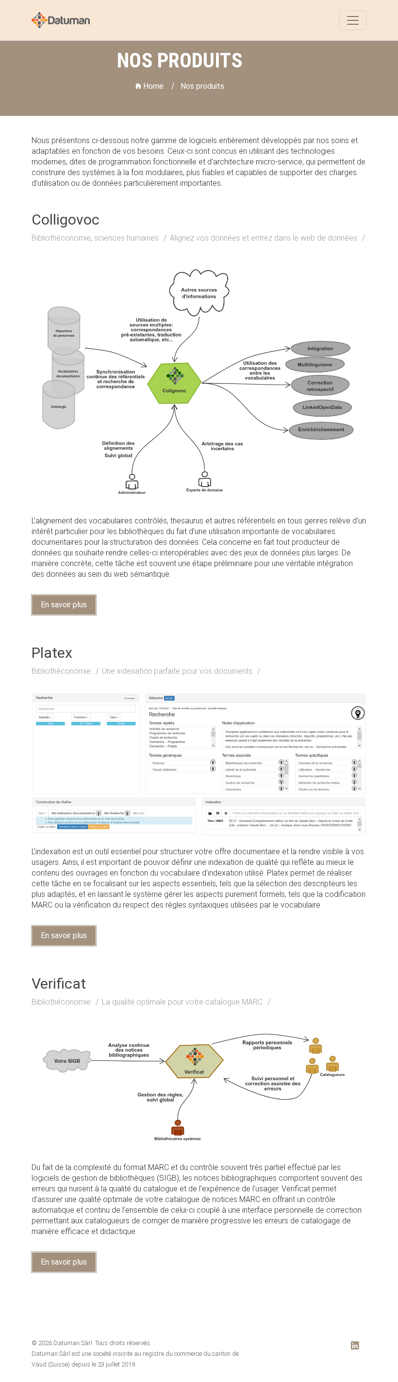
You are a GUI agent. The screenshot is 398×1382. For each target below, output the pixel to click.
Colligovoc (66, 219)
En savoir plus (64, 604)
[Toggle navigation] (352, 20)
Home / (158, 86)
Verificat (59, 983)
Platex (52, 652)
